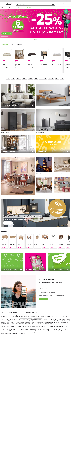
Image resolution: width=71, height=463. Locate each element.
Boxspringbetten (23, 318)
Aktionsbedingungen (6, 225)
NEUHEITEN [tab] (20, 44)
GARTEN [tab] (13, 44)
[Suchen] (17, 4)
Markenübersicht (64, 320)
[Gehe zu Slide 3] (36, 39)
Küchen (19, 7)
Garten (15, 7)
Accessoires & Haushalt (9, 7)
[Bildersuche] (53, 4)
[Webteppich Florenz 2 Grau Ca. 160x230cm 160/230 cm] (17, 188)
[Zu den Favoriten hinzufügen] (11, 49)
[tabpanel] (35, 60)
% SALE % (29, 7)
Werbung (33, 7)
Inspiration (24, 7)
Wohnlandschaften (38, 318)
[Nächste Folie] (70, 59)
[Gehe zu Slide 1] (34, 39)
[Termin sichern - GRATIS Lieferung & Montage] (35, 213)
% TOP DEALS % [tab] (5, 44)
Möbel (2, 7)
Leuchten (30, 318)
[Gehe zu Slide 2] (35, 39)
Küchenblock (60, 326)
